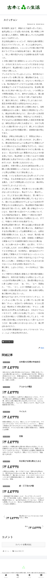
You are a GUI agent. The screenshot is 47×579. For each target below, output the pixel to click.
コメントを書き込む (23, 544)
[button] (42, 337)
